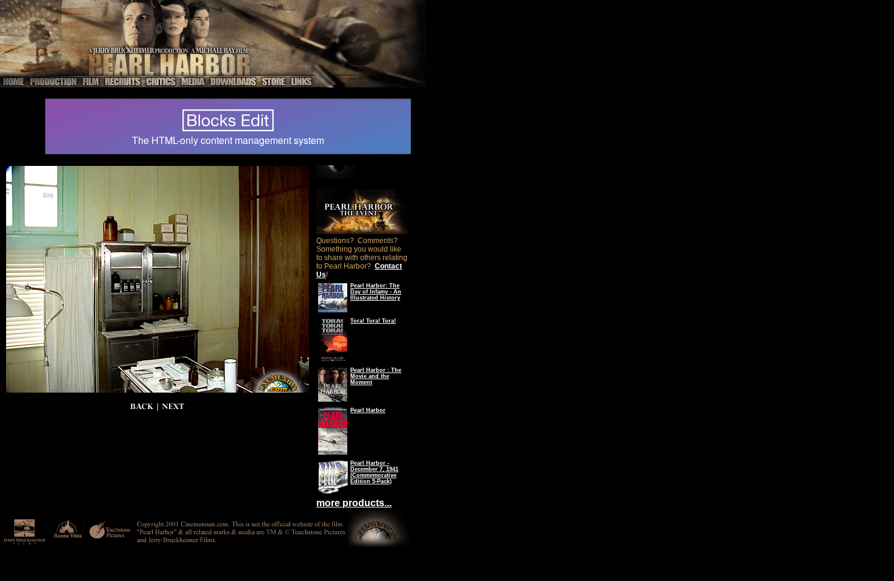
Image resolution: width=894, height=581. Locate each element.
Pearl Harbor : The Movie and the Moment (375, 376)
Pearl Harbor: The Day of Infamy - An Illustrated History (375, 292)
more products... (354, 503)
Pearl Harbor (368, 410)
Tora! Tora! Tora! (373, 321)
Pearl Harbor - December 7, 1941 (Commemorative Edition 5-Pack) (374, 472)
